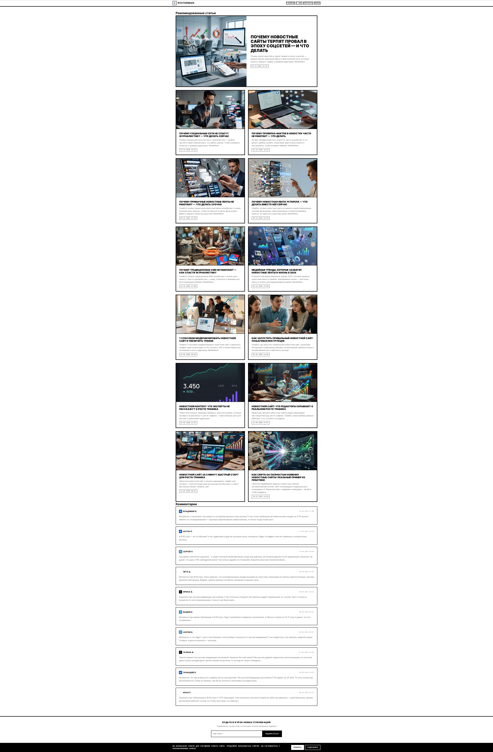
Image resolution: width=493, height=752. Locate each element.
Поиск (317, 3)
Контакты (308, 3)
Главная (290, 3)
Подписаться (272, 734)
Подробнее (312, 747)
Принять (297, 747)
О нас (299, 3)
